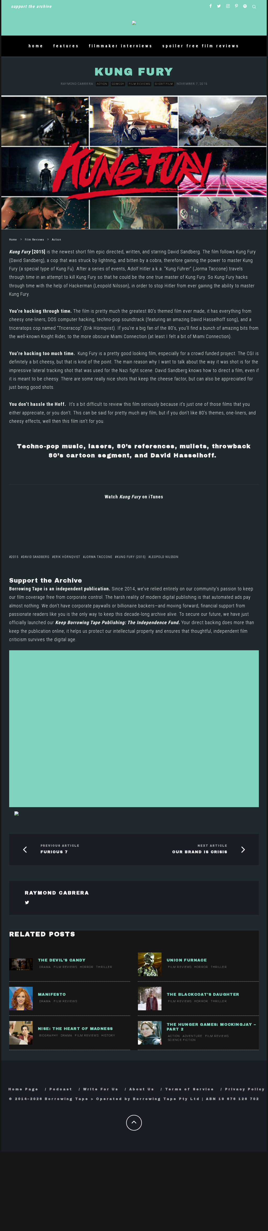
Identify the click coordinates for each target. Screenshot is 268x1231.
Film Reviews (139, 83)
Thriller (104, 967)
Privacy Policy (245, 1089)
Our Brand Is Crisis (199, 852)
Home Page (23, 1089)
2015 (14, 557)
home (36, 45)
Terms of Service (189, 1089)
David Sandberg (184, 251)
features (66, 45)
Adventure (193, 1036)
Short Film (164, 83)
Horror (87, 967)
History (108, 1035)
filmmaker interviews (121, 45)
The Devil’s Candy (62, 960)
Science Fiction (182, 1040)
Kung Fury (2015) (131, 557)
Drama (45, 967)
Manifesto (52, 994)
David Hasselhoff (208, 319)
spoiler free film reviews (200, 45)
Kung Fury (20, 251)
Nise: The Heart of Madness (75, 1029)
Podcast (60, 1089)
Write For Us (101, 1089)
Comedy (118, 83)
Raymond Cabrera (77, 84)
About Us (141, 1089)
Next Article (212, 845)
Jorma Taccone (210, 268)
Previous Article (60, 845)
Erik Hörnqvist (99, 328)
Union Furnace (187, 960)
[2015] (39, 251)
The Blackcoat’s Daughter (203, 994)
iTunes (155, 496)
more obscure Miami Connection (113, 336)
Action (102, 83)
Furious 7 (54, 852)
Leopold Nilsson (111, 285)
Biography (48, 1035)
